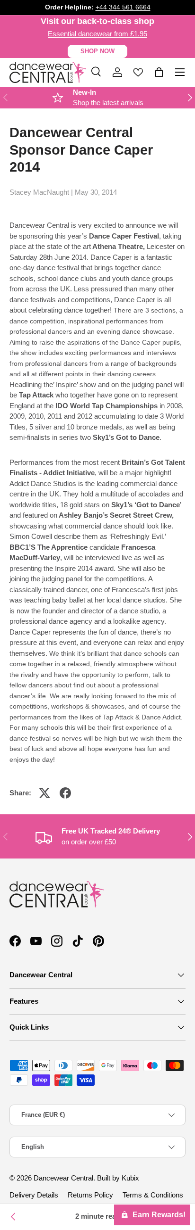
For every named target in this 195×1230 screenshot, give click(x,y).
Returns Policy (90, 1195)
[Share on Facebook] (65, 793)
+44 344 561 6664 (123, 7)
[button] (159, 72)
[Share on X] (44, 793)
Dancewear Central (63, 1178)
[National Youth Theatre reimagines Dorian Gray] (13, 1217)
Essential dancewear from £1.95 (97, 34)
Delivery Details (33, 1195)
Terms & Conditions (153, 1195)
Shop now (97, 51)
